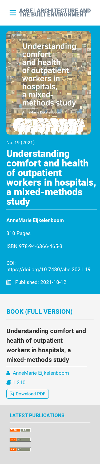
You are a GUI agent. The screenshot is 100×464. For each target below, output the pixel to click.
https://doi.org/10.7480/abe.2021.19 (48, 269)
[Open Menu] (13, 13)
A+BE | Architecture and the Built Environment (55, 13)
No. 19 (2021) (20, 142)
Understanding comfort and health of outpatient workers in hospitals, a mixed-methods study (51, 177)
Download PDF (30, 393)
